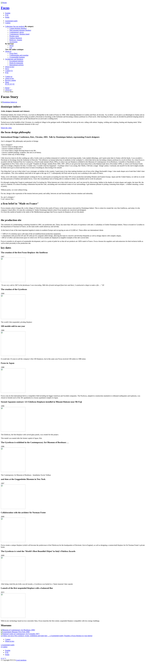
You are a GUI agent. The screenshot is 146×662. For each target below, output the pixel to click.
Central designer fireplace (18, 28)
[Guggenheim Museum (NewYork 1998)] (15, 632)
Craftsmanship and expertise (18, 55)
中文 (7, 15)
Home (7, 88)
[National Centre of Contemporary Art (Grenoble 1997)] (20, 634)
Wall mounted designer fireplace (20, 30)
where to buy (9, 78)
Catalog (7, 23)
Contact (7, 639)
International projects (16, 65)
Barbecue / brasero (15, 40)
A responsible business (17, 57)
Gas (10, 47)
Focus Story (13, 53)
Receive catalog (10, 80)
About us (8, 51)
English (7, 13)
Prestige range (14, 36)
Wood (11, 46)
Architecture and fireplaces (14, 59)
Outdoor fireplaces (15, 38)
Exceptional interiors (16, 61)
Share (7, 82)
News (7, 69)
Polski (7, 17)
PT (6, 84)
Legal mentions (21, 660)
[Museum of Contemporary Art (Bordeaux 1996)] (18, 630)
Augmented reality (11, 21)
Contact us (8, 76)
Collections (9, 26)
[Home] (4, 3)
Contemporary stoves (16, 32)
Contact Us (9, 71)
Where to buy (9, 67)
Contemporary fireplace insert (19, 34)
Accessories (13, 42)
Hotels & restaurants (16, 63)
